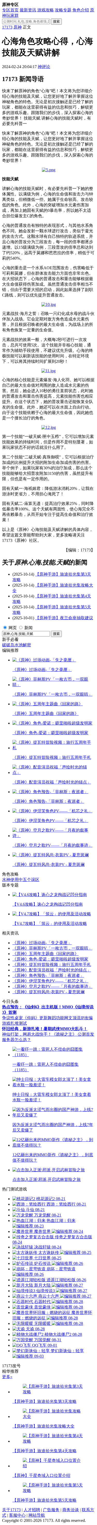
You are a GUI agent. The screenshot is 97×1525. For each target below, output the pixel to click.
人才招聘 (32, 1510)
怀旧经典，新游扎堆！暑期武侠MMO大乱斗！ (44, 1029)
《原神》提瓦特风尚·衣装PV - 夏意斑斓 (48, 992)
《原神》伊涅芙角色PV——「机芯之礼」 (50, 981)
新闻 (28, 628)
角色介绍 (80, 10)
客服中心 (17, 1515)
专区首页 (10, 10)
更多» (7, 1377)
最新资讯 (28, 10)
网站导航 (36, 1515)
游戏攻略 (45, 10)
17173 (7, 27)
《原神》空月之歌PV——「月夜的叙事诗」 (52, 986)
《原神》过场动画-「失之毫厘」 (42, 943)
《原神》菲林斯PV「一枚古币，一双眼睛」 (52, 948)
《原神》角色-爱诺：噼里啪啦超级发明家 (50, 959)
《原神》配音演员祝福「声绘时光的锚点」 (51, 970)
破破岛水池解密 (16, 645)
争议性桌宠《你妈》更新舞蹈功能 (33, 1018)
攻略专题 (63, 10)
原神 (17, 27)
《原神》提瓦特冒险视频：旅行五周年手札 (51, 964)
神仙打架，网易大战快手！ (27, 1034)
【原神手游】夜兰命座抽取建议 (64, 618)
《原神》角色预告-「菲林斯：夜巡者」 (48, 975)
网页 (13, 628)
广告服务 (51, 1510)
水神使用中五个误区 (20, 879)
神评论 (44, 66)
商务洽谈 (70, 1510)
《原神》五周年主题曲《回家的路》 (45, 953)
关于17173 (11, 1510)
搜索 (56, 21)
